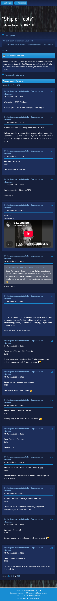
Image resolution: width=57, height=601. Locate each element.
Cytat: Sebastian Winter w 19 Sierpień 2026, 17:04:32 (27, 268)
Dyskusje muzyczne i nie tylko (16, 91)
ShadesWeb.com (34, 598)
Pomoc (18, 590)
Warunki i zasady (27, 590)
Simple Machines (34, 595)
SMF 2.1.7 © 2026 (22, 595)
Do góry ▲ (37, 590)
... (16, 85)
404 (18, 85)
